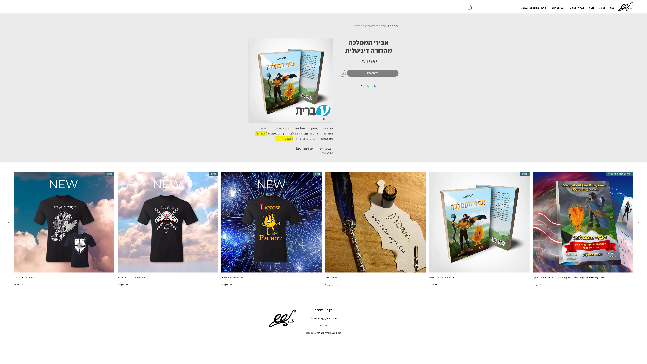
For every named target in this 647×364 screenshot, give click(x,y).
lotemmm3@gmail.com (324, 318)
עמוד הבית (393, 26)
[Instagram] (321, 326)
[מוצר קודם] (638, 222)
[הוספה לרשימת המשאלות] (342, 73)
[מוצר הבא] (9, 222)
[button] (470, 7)
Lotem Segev (323, 309)
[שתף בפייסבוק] (375, 86)
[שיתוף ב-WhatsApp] (369, 86)
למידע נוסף (327, 153)
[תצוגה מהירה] (375, 222)
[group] (323, 229)
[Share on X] (362, 86)
